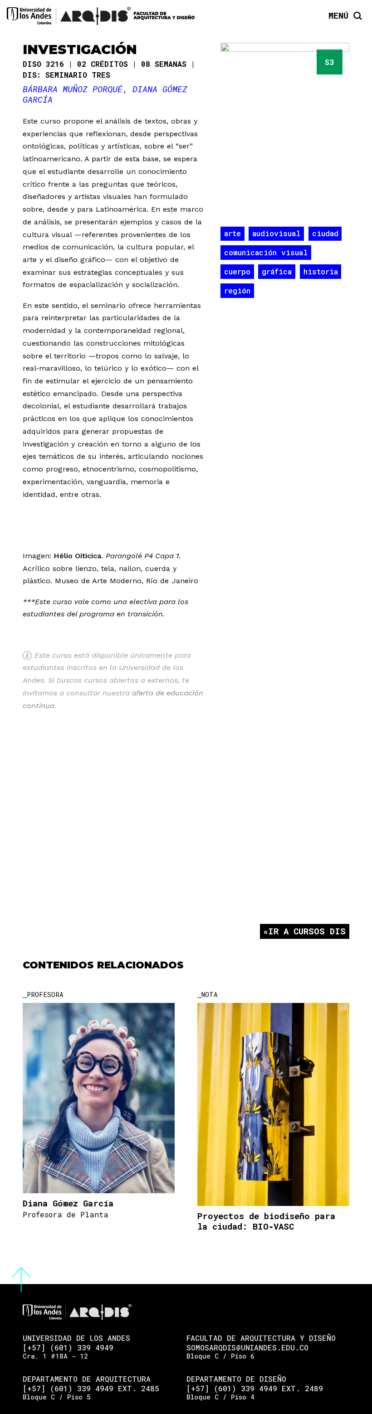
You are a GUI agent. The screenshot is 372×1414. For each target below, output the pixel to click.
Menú (338, 15)
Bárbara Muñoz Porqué (72, 88)
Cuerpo (237, 271)
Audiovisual (276, 233)
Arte (232, 233)
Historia (320, 271)
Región (237, 290)
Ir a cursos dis (307, 931)
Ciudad (325, 233)
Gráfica (277, 271)
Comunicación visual (266, 252)
